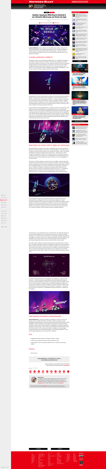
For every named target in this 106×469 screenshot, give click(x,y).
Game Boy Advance (41, 465)
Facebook (68, 454)
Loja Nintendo (66, 365)
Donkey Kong (59, 455)
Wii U (39, 458)
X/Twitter (68, 457)
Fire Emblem (59, 457)
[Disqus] (49, 403)
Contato (74, 457)
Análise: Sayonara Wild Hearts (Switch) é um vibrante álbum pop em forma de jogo (49, 16)
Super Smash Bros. (60, 463)
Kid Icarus (50, 465)
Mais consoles (40, 466)
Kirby (49, 457)
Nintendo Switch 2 (41, 454)
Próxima (60, 448)
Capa (32, 454)
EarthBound (59, 459)
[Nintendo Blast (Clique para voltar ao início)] (41, 1)
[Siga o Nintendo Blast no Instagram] (4, 467)
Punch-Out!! (59, 461)
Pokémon (58, 453)
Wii (38, 461)
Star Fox (49, 458)
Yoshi (49, 461)
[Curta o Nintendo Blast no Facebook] (2, 467)
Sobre (74, 454)
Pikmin (49, 462)
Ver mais (80, 61)
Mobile (39, 457)
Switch (52, 12)
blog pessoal (40, 382)
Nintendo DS (40, 462)
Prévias (32, 461)
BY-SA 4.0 (63, 386)
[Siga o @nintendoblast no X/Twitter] (6, 467)
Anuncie (74, 458)
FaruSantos (61, 382)
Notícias (32, 457)
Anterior (39, 448)
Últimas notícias (76, 12)
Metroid (58, 454)
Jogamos (46, 12)
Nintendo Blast (45, 385)
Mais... (68, 461)
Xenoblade (59, 462)
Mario (49, 454)
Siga (32, 462)
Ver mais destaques (79, 121)
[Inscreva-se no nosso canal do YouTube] (8, 467)
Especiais (33, 458)
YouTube (68, 458)
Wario (58, 458)
